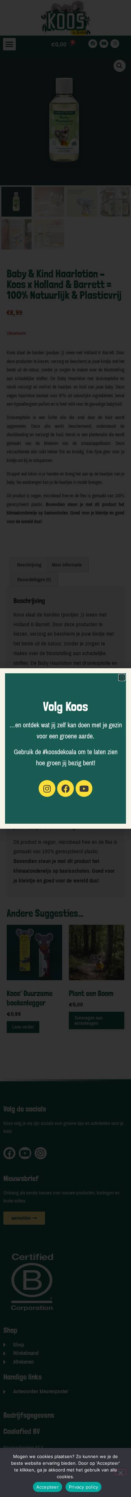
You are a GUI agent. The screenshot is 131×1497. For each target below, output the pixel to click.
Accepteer (47, 1487)
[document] (65, 748)
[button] (121, 677)
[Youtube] (84, 788)
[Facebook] (65, 788)
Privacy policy (83, 1487)
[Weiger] (120, 1472)
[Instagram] (47, 788)
